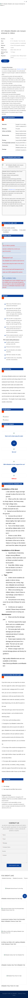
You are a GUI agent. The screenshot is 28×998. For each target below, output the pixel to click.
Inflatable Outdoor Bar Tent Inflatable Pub (13, 965)
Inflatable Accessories (18, 878)
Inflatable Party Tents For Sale (10, 986)
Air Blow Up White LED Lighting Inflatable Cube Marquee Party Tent (13, 943)
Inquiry (5, 61)
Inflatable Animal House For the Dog (11, 898)
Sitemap (20, 993)
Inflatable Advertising (6, 878)
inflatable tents (12, 189)
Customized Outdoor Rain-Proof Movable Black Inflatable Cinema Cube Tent (13, 920)
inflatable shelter (20, 69)
